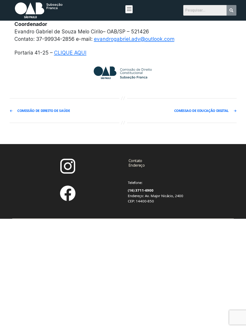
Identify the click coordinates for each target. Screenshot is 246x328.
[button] (129, 9)
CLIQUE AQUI (70, 53)
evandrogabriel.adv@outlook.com (134, 39)
